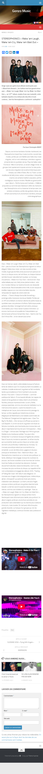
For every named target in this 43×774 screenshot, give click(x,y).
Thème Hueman (33, 756)
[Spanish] (40, 23)
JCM (6, 46)
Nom (6, 711)
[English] (37, 23)
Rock (12, 630)
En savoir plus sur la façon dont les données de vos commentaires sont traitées (21, 737)
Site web (7, 718)
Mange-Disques (8, 32)
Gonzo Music (21, 11)
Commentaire (9, 696)
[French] (34, 23)
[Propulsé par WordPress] (20, 756)
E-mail (25, 711)
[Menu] (40, 2)
